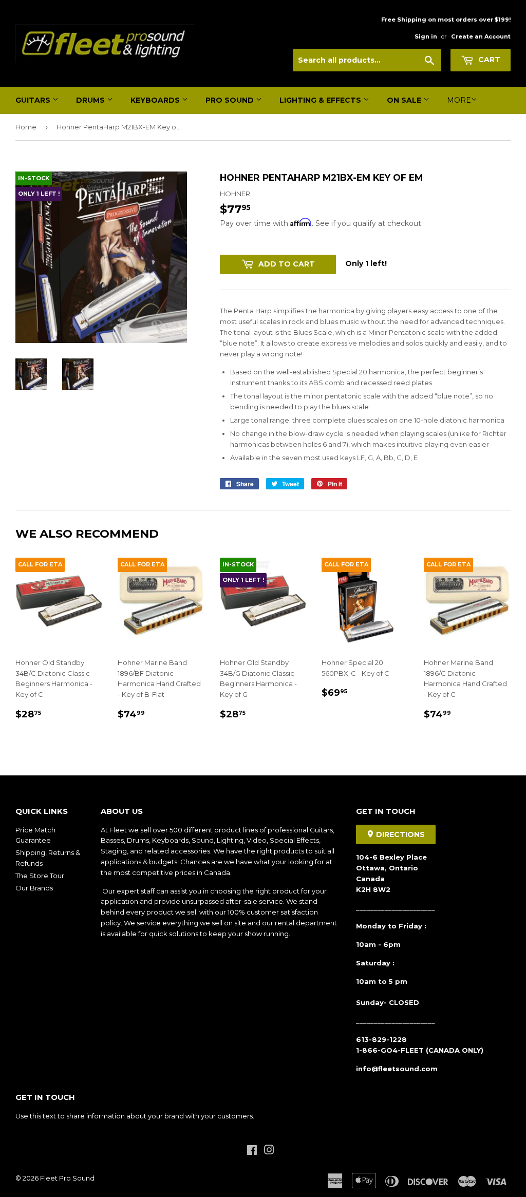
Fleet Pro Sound (67, 1178)
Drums (91, 100)
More (459, 100)
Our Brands (34, 888)
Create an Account (481, 36)
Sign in (426, 36)
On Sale (405, 100)
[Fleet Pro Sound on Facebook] (252, 1151)
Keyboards (156, 100)
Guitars (33, 100)
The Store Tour (39, 875)
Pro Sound (230, 100)
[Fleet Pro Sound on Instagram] (269, 1151)
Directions (399, 834)
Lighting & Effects (321, 100)
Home (25, 127)
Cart (488, 59)
